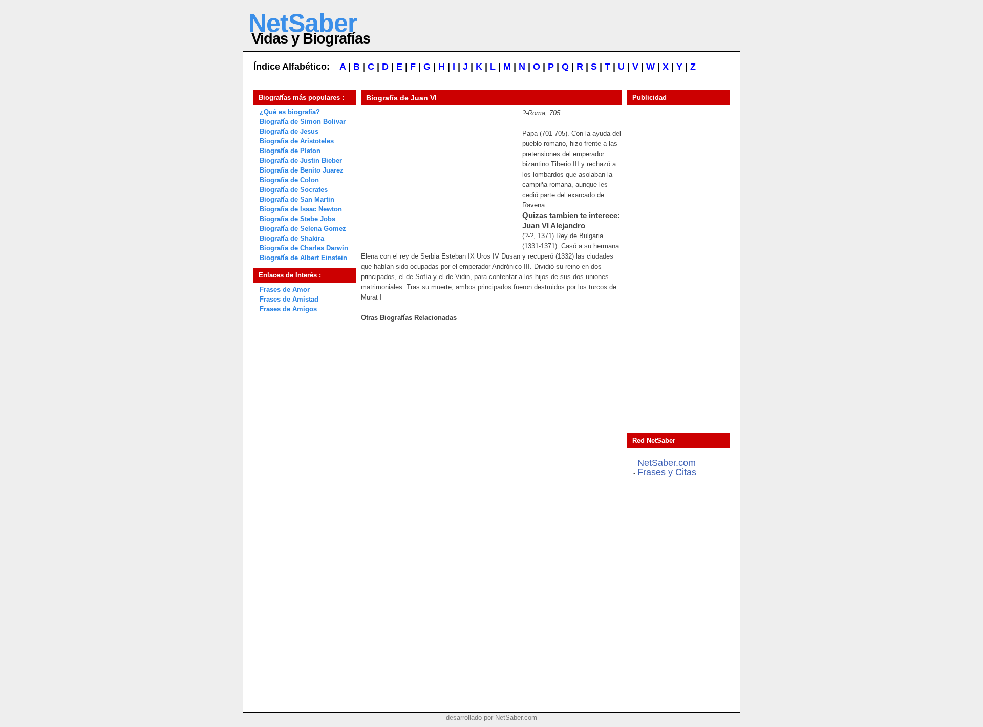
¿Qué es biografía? (290, 112)
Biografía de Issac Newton (301, 209)
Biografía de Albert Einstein (303, 258)
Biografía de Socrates (294, 190)
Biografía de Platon (290, 151)
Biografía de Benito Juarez (302, 170)
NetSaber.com (666, 463)
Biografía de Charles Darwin (304, 248)
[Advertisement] (438, 172)
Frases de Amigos (288, 309)
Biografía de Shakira (292, 238)
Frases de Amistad (289, 299)
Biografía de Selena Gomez (303, 228)
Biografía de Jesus (289, 131)
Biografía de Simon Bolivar (303, 121)
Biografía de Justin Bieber (301, 160)
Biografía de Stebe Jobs (297, 219)
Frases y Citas (666, 472)
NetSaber (302, 23)
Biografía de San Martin (297, 199)
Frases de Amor (285, 289)
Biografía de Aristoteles (297, 141)
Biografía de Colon (289, 180)
